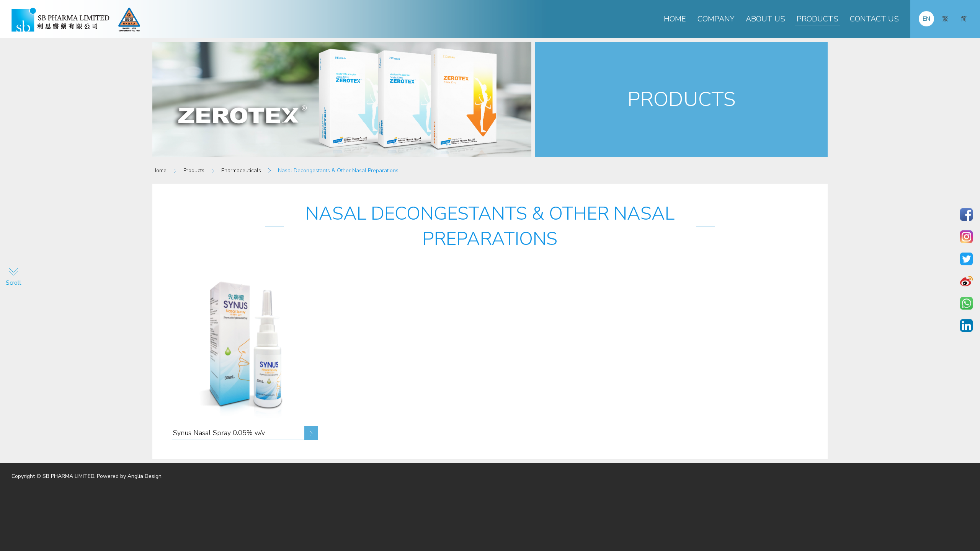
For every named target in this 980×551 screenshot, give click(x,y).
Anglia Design (144, 476)
